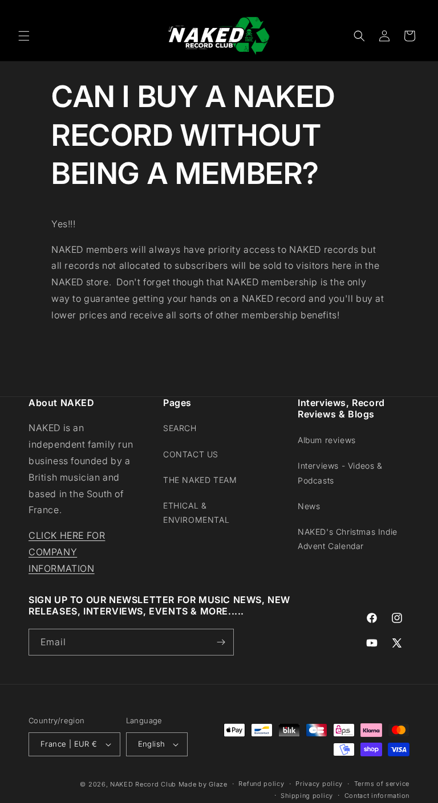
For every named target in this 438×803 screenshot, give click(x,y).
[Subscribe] (220, 642)
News (309, 506)
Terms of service (381, 784)
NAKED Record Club (143, 784)
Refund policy (261, 784)
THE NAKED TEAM (200, 480)
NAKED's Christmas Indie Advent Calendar (348, 539)
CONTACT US (190, 454)
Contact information (376, 796)
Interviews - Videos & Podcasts (340, 473)
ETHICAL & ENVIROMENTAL (196, 513)
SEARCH (180, 428)
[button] (23, 35)
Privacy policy (319, 784)
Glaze (218, 784)
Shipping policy (307, 796)
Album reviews (327, 440)
